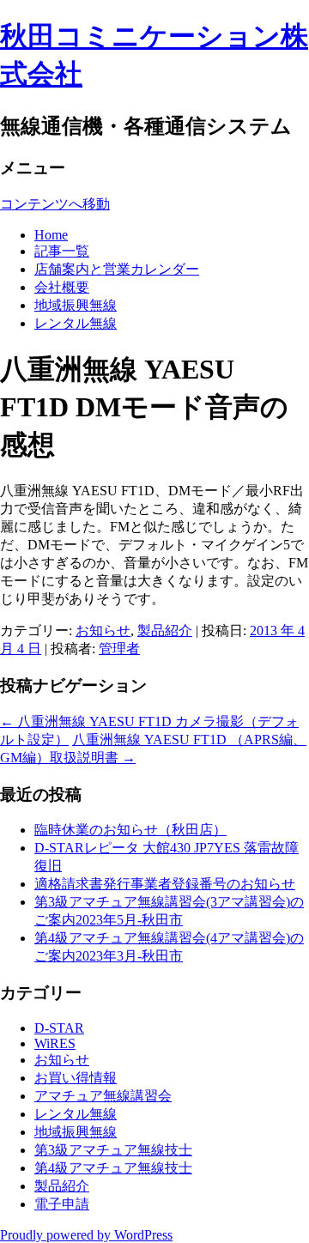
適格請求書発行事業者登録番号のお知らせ (164, 883)
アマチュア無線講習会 (103, 1095)
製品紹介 (164, 630)
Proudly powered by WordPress (86, 1235)
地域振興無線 (75, 305)
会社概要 (61, 287)
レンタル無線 (75, 323)
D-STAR (59, 1028)
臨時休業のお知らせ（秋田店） (130, 829)
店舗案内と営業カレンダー (116, 269)
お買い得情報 (75, 1077)
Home (51, 234)
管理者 (119, 648)
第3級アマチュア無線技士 (113, 1150)
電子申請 (61, 1204)
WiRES (55, 1043)
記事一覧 (61, 251)
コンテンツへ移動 (55, 204)
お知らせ (103, 630)
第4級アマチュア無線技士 (113, 1168)
